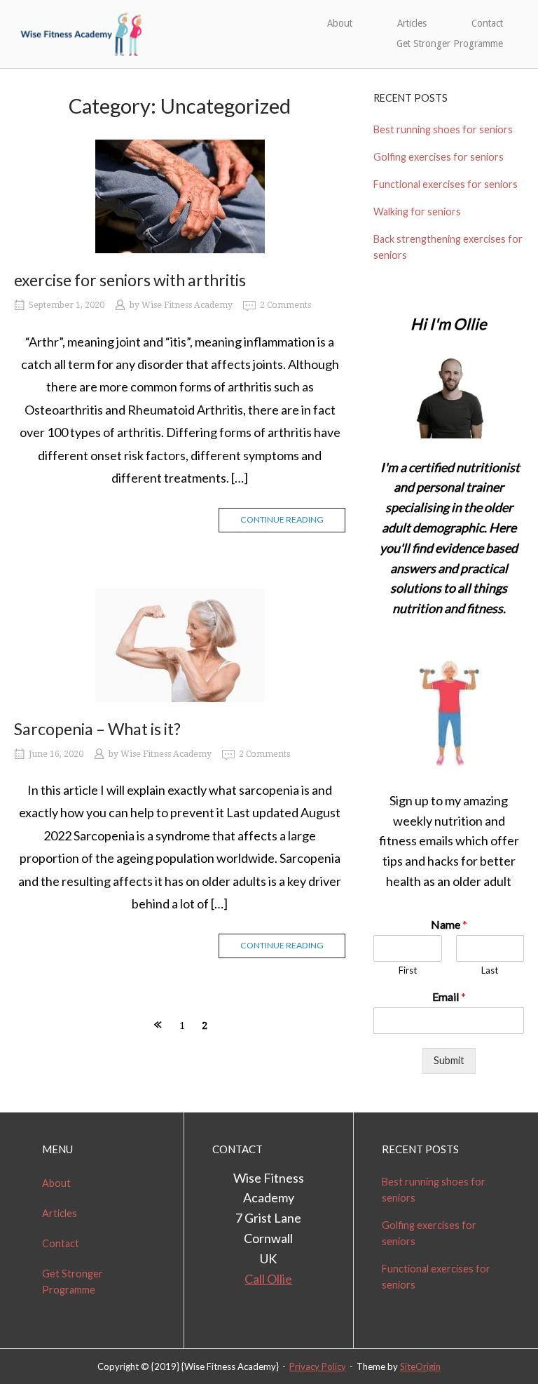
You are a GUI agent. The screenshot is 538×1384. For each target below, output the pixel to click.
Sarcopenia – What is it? (97, 729)
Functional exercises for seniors (445, 184)
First (408, 970)
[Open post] (179, 196)
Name (449, 924)
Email (449, 996)
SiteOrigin (420, 1366)
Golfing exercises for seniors (438, 157)
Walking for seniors (417, 211)
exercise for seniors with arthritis (130, 280)
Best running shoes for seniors (443, 129)
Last (489, 970)
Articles (412, 23)
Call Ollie (268, 1278)
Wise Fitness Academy (187, 305)
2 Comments (285, 305)
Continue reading (282, 519)
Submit (449, 1060)
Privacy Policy (317, 1366)
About (339, 23)
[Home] (82, 33)
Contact (487, 23)
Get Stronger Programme (449, 43)
